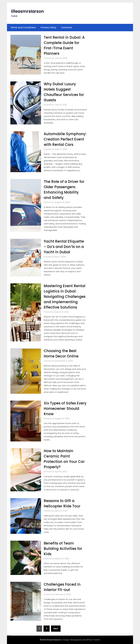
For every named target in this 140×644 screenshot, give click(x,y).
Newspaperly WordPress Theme (85, 639)
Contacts (66, 27)
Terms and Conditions (23, 27)
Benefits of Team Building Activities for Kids (63, 548)
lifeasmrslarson (27, 11)
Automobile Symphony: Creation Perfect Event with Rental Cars (65, 139)
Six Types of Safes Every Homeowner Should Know (65, 408)
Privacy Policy (48, 27)
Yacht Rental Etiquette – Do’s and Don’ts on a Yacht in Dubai (64, 247)
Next (55, 628)
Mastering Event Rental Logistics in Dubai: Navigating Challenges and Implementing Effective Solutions (64, 296)
